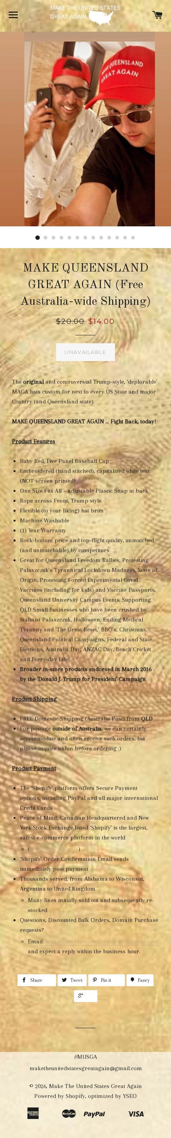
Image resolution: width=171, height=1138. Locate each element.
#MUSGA (85, 1056)
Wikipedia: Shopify (54, 849)
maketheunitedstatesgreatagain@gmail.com (101, 941)
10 (109, 238)
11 (117, 238)
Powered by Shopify (59, 1096)
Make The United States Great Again (95, 1086)
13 (133, 238)
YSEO (130, 1096)
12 (125, 238)
